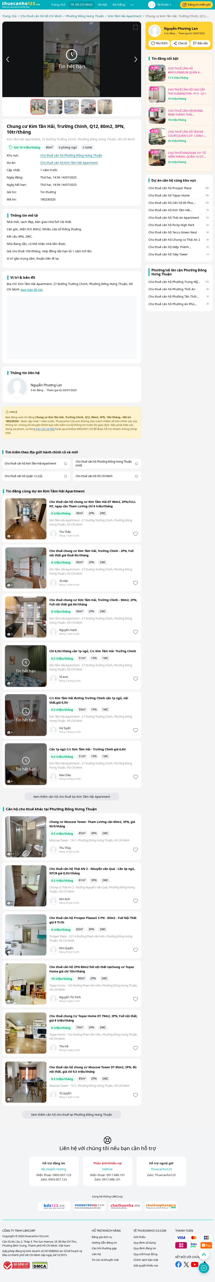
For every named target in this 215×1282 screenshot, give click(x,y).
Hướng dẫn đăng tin (104, 1242)
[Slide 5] (105, 107)
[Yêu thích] (135, 533)
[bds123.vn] (54, 1206)
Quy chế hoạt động (145, 1254)
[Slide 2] (55, 107)
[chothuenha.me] (125, 1206)
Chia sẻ (182, 43)
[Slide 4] (88, 107)
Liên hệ (96, 1254)
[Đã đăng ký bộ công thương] (16, 1265)
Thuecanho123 (165, 1175)
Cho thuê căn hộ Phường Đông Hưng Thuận (71, 155)
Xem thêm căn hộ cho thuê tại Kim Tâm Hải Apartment (71, 797)
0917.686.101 (115, 1175)
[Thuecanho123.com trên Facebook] (178, 1264)
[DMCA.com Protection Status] (40, 1265)
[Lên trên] (204, 1254)
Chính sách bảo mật (146, 1260)
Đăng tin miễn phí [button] (199, 5)
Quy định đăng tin (145, 1248)
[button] (132, 4)
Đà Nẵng (119, 5)
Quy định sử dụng (145, 1242)
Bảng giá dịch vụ (102, 1237)
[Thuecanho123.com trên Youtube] (194, 1264)
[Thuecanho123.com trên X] (186, 1264)
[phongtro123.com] (89, 1206)
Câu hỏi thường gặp (104, 1248)
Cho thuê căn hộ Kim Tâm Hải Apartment (69, 163)
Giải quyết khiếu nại (146, 1265)
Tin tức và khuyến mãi (105, 1260)
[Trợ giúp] (204, 1268)
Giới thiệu (140, 1237)
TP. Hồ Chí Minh (82, 5)
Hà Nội (102, 5)
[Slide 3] (71, 107)
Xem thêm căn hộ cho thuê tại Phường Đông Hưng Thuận (71, 1115)
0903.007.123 (62, 1175)
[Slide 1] (38, 107)
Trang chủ (58, 5)
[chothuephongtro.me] (161, 1206)
